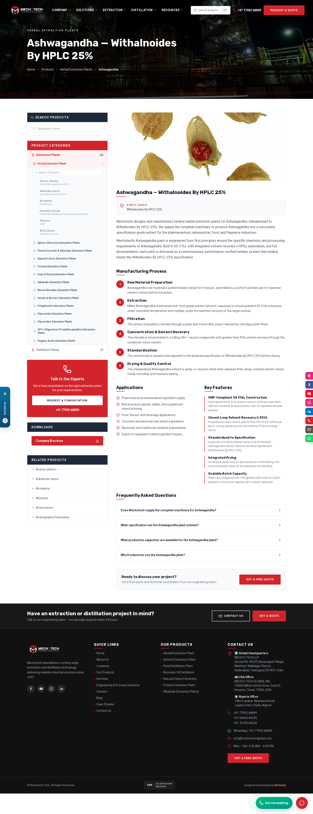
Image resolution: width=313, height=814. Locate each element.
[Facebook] (31, 689)
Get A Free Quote (260, 579)
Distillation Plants (69, 350)
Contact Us (233, 615)
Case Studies (105, 704)
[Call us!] (309, 420)
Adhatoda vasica (47, 479)
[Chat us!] (309, 438)
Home (31, 69)
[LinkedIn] (61, 689)
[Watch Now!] (309, 394)
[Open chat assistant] (302, 803)
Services (102, 678)
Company (59, 10)
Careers (101, 691)
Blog (99, 698)
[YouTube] (41, 689)
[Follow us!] (309, 402)
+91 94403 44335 (245, 718)
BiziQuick (280, 785)
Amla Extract (44, 507)
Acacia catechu (46, 469)
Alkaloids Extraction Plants (181, 691)
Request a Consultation (67, 400)
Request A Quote (284, 10)
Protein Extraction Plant (179, 685)
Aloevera (42, 498)
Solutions (85, 10)
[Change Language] (309, 376)
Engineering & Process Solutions (118, 685)
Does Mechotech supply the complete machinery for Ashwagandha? (168, 510)
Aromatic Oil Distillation (178, 672)
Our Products (105, 672)
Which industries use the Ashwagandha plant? (153, 555)
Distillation (141, 10)
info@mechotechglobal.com (253, 738)
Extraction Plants (69, 155)
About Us (102, 659)
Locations (102, 666)
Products (48, 69)
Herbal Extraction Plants (76, 69)
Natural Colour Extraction (180, 678)
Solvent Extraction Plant (179, 659)
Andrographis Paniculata (52, 517)
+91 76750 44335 (245, 723)
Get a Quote (269, 615)
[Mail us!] (309, 429)
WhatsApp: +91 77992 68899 (253, 730)
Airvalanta (43, 488)
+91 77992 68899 (67, 410)
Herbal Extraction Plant (178, 653)
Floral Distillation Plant (178, 666)
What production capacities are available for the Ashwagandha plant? (169, 540)
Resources (171, 10)
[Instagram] (51, 689)
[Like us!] (309, 385)
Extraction (113, 10)
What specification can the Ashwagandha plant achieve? (160, 525)
